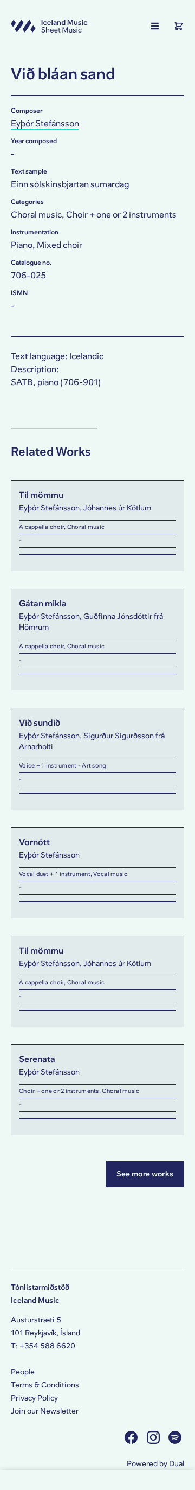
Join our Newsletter (45, 1411)
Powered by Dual (155, 1463)
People (23, 1372)
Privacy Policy (34, 1398)
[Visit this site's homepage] (49, 26)
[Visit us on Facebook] (132, 1437)
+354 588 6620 (47, 1346)
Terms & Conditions (45, 1385)
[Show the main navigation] (155, 26)
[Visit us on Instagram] (154, 1437)
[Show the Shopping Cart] (179, 26)
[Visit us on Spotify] (176, 1437)
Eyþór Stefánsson (45, 123)
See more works (144, 1174)
